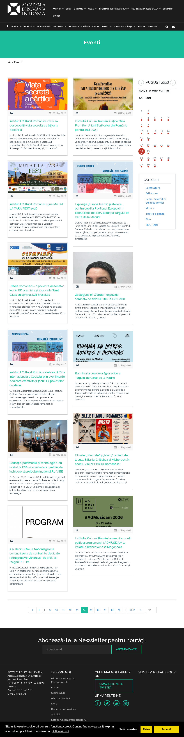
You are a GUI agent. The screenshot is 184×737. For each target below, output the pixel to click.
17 (105, 610)
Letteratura (153, 187)
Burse (141, 26)
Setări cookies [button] (128, 729)
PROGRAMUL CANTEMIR (50, 26)
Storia (54, 703)
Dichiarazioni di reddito (63, 709)
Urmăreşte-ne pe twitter (111, 686)
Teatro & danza (155, 213)
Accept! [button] (166, 729)
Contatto (167, 9)
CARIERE (56, 16)
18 (112, 610)
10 (56, 610)
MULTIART (152, 225)
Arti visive (152, 193)
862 (132, 610)
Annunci (153, 26)
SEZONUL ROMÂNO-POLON (84, 26)
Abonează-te (126, 649)
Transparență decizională (144, 9)
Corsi (68, 9)
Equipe (55, 687)
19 (119, 610)
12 (70, 610)
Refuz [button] (146, 729)
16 (98, 610)
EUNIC (105, 26)
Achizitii (55, 714)
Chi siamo (78, 9)
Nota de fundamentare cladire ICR (69, 719)
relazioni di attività (60, 698)
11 (63, 610)
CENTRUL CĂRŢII (123, 26)
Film (148, 219)
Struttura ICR (58, 693)
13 (77, 610)
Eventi (28, 26)
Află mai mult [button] (60, 731)
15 (91, 610)
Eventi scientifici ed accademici (156, 201)
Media (91, 9)
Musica (150, 208)
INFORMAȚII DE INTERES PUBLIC (112, 9)
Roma (15, 26)
